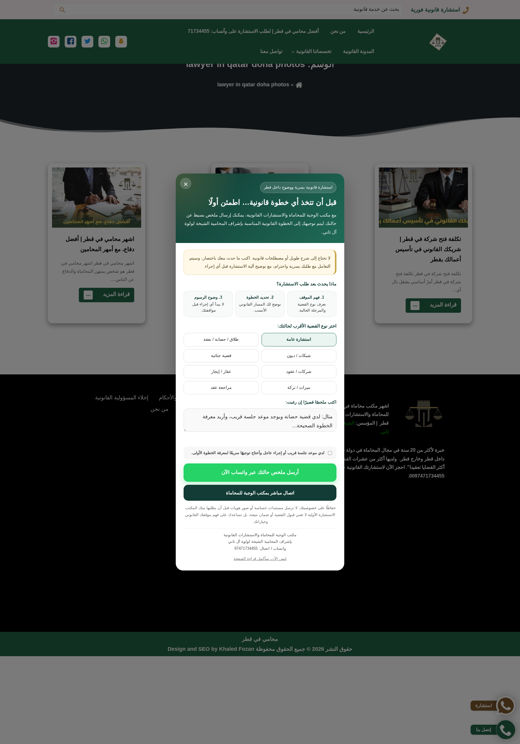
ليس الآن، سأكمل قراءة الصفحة (260, 558)
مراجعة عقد (221, 387)
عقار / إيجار (221, 371)
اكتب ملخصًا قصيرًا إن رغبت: (311, 402)
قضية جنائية (221, 355)
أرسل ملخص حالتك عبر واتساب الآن (260, 472)
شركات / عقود (298, 371)
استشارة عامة (298, 339)
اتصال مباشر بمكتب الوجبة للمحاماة (260, 492)
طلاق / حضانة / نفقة (221, 339)
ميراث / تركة (298, 387)
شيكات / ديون (299, 355)
